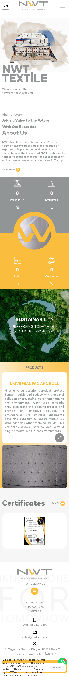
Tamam (57, 668)
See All (55, 503)
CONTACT (34, 611)
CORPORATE (34, 602)
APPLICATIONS (34, 607)
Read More (8, 170)
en (5, 5)
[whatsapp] (62, 662)
